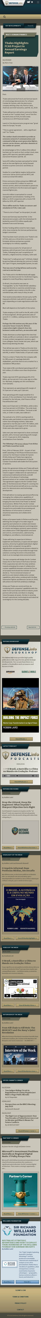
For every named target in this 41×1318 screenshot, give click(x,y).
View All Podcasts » (21, 782)
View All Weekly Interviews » (27, 1071)
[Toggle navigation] (38, 1)
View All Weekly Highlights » (27, 938)
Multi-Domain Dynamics (16, 35)
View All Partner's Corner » (27, 1214)
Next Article (32, 627)
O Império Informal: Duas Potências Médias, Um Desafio (18, 869)
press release (23, 444)
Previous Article (10, 627)
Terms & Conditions (20, 1297)
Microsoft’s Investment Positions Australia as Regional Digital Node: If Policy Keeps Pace (20, 1154)
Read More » (8, 848)
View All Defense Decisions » (27, 848)
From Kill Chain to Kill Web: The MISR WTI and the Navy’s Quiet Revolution (18, 1030)
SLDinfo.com (20, 1290)
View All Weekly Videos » (27, 1005)
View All (30, 26)
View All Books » (21, 739)
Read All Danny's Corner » (27, 1131)
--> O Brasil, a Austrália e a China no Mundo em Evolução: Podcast (20, 770)
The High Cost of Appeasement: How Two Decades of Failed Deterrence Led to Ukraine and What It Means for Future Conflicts (21, 1119)
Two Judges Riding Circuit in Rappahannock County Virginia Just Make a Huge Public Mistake (20, 1092)
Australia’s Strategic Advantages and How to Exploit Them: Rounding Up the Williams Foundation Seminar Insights (19, 1243)
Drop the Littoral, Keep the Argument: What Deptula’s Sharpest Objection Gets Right (18, 804)
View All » (27, 1282)
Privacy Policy (20, 1303)
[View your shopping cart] (33, 2)
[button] (5, 705)
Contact (20, 1310)
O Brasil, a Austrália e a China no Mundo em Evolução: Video (19, 961)
